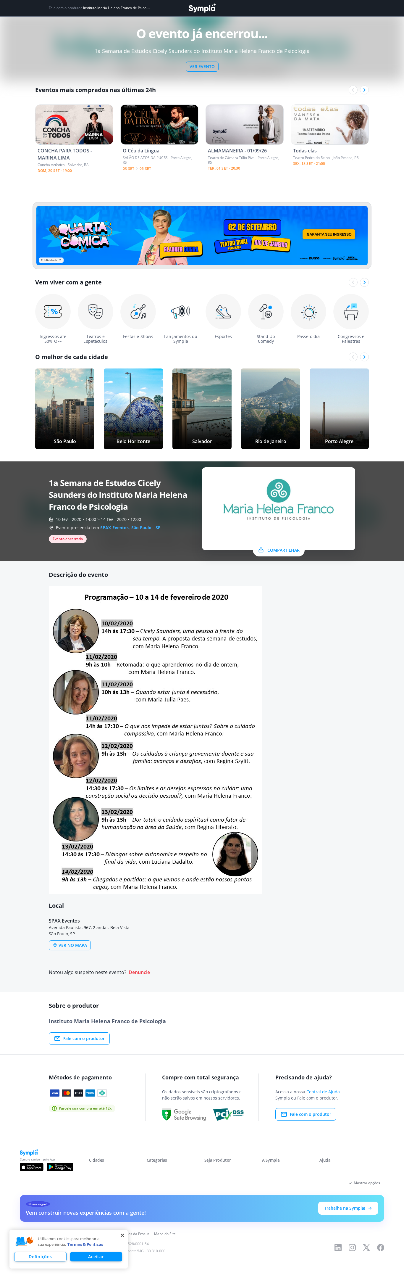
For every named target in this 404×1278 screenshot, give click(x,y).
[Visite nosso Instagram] (352, 1247)
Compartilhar (283, 550)
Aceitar (96, 1256)
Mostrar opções (367, 1182)
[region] (68, 1249)
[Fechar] (122, 1235)
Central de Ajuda (323, 1091)
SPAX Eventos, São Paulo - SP (130, 527)
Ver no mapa (73, 945)
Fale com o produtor (84, 1038)
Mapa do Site (165, 1233)
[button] (24, 1241)
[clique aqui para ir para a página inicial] (202, 8)
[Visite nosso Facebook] (380, 1247)
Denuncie (139, 972)
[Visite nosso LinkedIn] (338, 1247)
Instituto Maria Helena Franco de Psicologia (117, 8)
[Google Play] (60, 1167)
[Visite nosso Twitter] (366, 1247)
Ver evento (202, 66)
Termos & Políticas (85, 1244)
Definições (40, 1256)
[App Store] (31, 1167)
